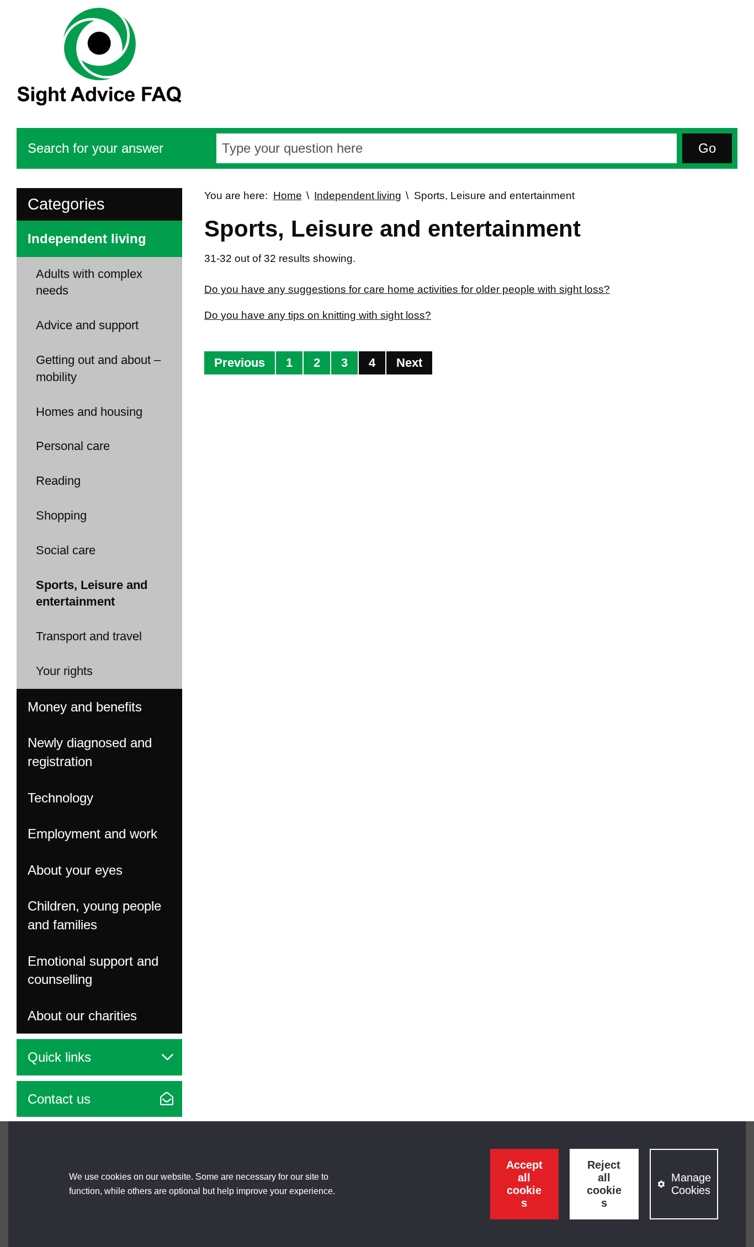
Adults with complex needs (89, 282)
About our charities (82, 1015)
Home (287, 195)
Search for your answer (95, 148)
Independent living (87, 238)
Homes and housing (89, 412)
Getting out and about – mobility (98, 368)
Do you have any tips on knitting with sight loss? (317, 315)
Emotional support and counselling (93, 970)
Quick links (59, 1057)
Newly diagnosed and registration (90, 752)
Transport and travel (89, 636)
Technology (60, 797)
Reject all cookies (604, 1184)
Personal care (73, 446)
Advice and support (87, 325)
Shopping (61, 515)
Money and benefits (85, 706)
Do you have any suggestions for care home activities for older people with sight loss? (407, 289)
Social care (65, 550)
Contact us (59, 1098)
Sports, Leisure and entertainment (91, 593)
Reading (58, 481)
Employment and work (92, 833)
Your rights (64, 671)
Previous (239, 363)
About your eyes (75, 870)
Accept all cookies (524, 1184)
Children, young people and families (94, 915)
